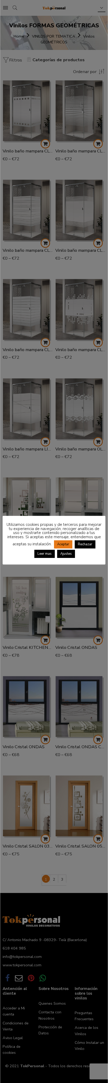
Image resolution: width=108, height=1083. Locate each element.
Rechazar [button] (85, 544)
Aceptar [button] (63, 544)
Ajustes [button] (66, 553)
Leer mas (44, 553)
